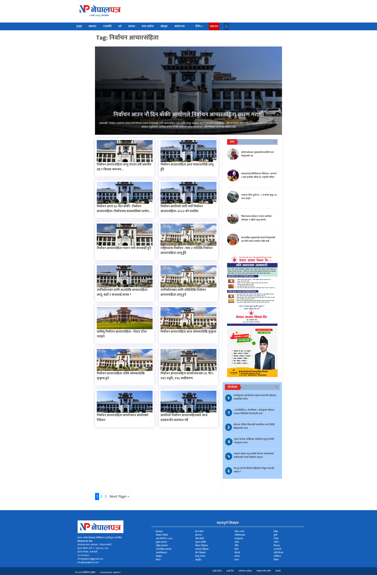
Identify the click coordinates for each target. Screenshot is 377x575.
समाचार (92, 26)
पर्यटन (276, 542)
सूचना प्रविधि (200, 542)
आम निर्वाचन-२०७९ (164, 539)
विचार (158, 560)
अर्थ (119, 26)
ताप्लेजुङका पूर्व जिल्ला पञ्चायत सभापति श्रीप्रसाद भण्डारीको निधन (254, 397)
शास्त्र (236, 542)
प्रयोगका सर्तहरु (245, 571)
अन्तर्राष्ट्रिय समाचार (164, 549)
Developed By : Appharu (110, 572)
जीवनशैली (199, 539)
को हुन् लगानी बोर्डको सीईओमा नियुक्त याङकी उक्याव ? (254, 470)
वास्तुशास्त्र (238, 539)
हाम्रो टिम (230, 571)
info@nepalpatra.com (88, 562)
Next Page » (119, 496)
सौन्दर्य (237, 553)
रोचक (276, 539)
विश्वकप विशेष (162, 535)
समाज (237, 556)
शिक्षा (276, 532)
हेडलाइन (159, 532)
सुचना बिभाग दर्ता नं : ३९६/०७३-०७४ (93, 548)
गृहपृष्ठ (79, 26)
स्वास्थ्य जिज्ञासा (202, 549)
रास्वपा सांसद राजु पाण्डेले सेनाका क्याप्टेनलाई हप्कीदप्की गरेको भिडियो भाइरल (254, 455)
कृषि (275, 535)
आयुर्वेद (198, 560)
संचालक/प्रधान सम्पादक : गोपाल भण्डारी (94, 545)
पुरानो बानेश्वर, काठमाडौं (87, 552)
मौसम (276, 560)
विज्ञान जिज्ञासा (201, 546)
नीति (236, 546)
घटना (236, 560)
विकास (277, 546)
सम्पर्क (278, 571)
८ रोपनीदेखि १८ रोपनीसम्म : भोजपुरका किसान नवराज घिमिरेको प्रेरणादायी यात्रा (254, 412)
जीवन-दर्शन (239, 532)
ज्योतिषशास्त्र (239, 535)
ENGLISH (214, 26)
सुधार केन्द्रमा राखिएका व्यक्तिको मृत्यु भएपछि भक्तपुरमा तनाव (254, 441)
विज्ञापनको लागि (264, 571)
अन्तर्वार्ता (277, 549)
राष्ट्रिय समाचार (162, 546)
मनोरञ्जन (180, 26)
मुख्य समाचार (161, 542)
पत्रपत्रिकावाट (161, 553)
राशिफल (277, 556)
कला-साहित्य (148, 26)
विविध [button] (198, 26)
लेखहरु (159, 556)
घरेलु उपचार (200, 556)
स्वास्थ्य (131, 26)
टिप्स (236, 549)
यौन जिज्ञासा (200, 553)
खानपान (198, 535)
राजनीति (107, 26)
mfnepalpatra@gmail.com (90, 559)
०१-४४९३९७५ (83, 555)
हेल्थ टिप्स (199, 532)
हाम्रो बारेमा (217, 571)
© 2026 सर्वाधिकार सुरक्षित (85, 572)
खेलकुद (164, 26)
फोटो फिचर (278, 553)
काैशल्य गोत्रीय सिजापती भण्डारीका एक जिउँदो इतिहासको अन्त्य (254, 426)
